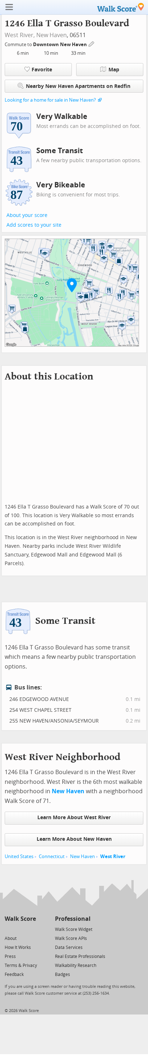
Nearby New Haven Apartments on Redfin (78, 86)
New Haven (51, 35)
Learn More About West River (74, 817)
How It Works (18, 947)
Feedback (14, 974)
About (11, 938)
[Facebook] (20, 929)
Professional (73, 918)
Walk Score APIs (71, 938)
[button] (71, 285)
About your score (26, 215)
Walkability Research (75, 965)
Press (10, 956)
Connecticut (52, 856)
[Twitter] (9, 929)
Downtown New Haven (60, 44)
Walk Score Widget (73, 929)
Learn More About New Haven (74, 839)
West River (112, 856)
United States (19, 856)
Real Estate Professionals (80, 956)
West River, (20, 35)
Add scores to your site (33, 225)
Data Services (69, 947)
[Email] (31, 929)
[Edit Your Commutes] (91, 43)
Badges (62, 974)
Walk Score (20, 918)
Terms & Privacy (21, 965)
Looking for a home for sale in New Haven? (50, 100)
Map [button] (113, 70)
